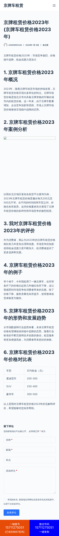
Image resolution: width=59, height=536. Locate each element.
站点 (8, 459)
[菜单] (54, 5)
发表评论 (11, 512)
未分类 (45, 45)
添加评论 (11, 470)
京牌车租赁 (13, 5)
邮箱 (9, 449)
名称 (9, 439)
